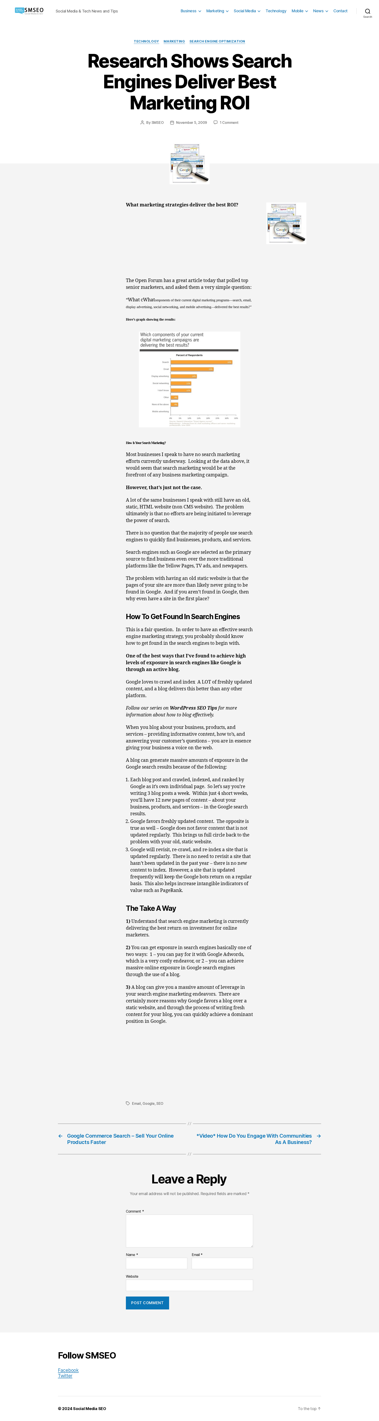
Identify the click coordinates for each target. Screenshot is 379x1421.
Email (136, 1103)
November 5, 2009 (191, 122)
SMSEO (158, 122)
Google (148, 1103)
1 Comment (229, 122)
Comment (135, 1211)
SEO (159, 1103)
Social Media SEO (89, 1408)
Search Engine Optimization (217, 41)
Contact (340, 11)
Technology (276, 11)
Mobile (297, 11)
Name (132, 1255)
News (318, 11)
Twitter (65, 1375)
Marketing (215, 11)
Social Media (245, 11)
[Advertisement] (189, 245)
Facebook (68, 1370)
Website (132, 1276)
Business (189, 11)
